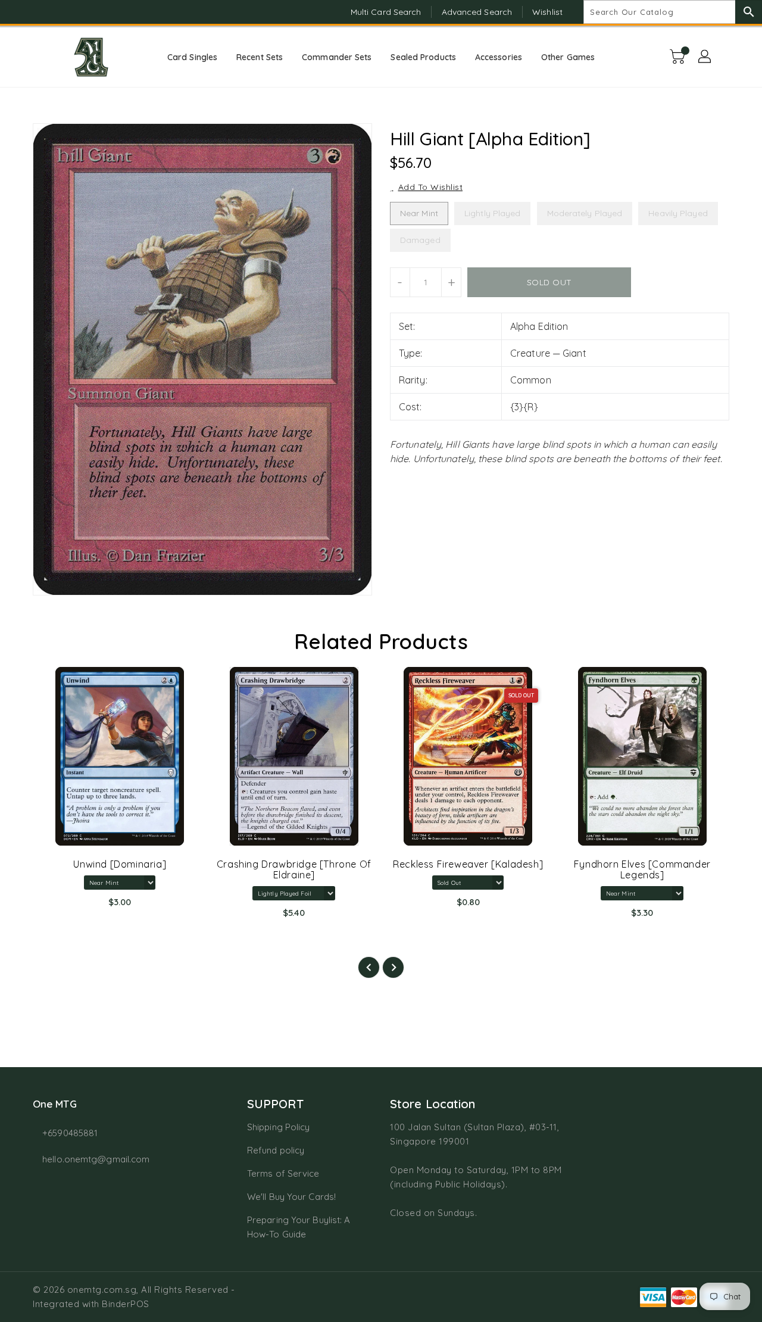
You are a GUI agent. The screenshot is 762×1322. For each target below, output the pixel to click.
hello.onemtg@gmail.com (95, 1159)
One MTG (55, 1103)
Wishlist (547, 12)
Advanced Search (477, 12)
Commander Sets (336, 57)
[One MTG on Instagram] (42, 12)
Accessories (498, 57)
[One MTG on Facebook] (19, 12)
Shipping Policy (278, 1127)
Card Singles (192, 57)
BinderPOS (125, 1303)
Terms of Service (283, 1173)
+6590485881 (70, 1133)
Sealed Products (423, 57)
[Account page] (705, 57)
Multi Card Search (386, 12)
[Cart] (679, 57)
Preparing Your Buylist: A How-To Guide (299, 1227)
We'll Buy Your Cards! (291, 1196)
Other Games (568, 57)
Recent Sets (259, 57)
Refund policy (275, 1150)
